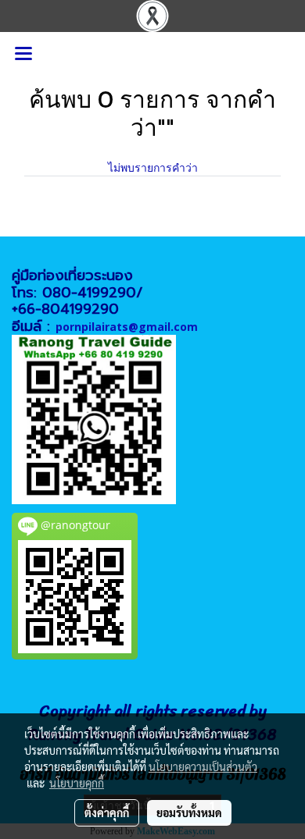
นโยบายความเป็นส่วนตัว (203, 766)
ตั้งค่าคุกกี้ (106, 812)
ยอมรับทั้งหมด (189, 812)
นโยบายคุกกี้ (76, 783)
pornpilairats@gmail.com (127, 326)
